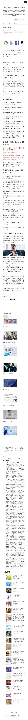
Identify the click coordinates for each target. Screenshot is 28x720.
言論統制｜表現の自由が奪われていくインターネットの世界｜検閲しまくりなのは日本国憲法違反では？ (15, 502)
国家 (23, 30)
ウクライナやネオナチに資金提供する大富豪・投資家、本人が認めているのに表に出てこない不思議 (15, 560)
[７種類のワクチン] (10, 434)
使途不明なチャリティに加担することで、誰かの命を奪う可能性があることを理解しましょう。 (15, 508)
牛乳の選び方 (5, 326)
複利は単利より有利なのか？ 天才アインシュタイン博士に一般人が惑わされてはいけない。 (15, 549)
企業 (21, 30)
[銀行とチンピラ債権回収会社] (10, 371)
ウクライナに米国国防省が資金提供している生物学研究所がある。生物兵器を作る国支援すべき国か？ (15, 532)
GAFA (15, 30)
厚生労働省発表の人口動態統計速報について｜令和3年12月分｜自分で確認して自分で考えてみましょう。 (15, 486)
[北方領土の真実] (10, 387)
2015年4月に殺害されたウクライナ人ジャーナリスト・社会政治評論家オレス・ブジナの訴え (15, 481)
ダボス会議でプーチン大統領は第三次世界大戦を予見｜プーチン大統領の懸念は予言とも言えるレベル (15, 470)
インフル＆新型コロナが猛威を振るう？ (9, 449)
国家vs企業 (14, 712)
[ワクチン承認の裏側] (10, 355)
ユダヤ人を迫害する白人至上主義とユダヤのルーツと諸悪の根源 (18, 640)
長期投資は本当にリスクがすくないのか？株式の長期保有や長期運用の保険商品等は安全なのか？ (15, 538)
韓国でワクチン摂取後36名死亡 (9, 405)
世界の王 (18, 30)
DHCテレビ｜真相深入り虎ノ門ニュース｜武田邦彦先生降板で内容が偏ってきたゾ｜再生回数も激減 (15, 516)
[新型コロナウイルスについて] (10, 418)
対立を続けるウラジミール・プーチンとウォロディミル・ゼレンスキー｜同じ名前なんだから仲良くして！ (15, 492)
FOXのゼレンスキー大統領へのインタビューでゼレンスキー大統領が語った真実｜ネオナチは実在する (15, 475)
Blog (9, 30)
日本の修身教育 (17, 645)
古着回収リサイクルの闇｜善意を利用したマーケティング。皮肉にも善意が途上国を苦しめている (15, 527)
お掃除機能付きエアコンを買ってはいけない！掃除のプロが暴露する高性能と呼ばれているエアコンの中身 (15, 660)
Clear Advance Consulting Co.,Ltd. (14, 7)
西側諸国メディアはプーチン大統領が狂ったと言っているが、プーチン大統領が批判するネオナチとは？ (15, 565)
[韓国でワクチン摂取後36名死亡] (10, 402)
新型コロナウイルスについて (8, 421)
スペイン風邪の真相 (18, 631)
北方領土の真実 (6, 389)
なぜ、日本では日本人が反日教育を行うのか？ (18, 610)
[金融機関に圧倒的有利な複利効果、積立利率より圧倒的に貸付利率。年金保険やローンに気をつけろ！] (10, 339)
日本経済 (11, 30)
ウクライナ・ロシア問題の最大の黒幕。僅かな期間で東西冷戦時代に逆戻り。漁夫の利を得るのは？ (15, 554)
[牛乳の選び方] (10, 323)
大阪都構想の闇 (17, 693)
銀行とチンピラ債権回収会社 (8, 373)
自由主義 (4, 32)
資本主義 (8, 32)
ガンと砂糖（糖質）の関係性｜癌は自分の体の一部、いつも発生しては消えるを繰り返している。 (15, 522)
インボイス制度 (17, 595)
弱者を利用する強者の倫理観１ (19, 449)
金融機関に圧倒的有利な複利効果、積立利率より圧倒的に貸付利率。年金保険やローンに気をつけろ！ (10, 344)
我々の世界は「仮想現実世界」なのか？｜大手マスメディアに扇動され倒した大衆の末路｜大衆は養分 (15, 497)
